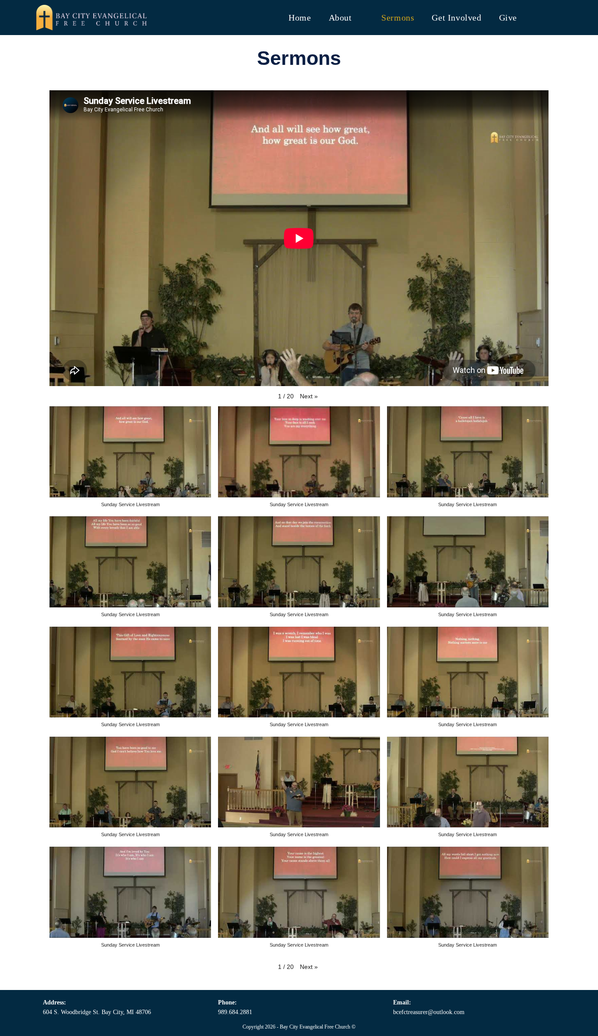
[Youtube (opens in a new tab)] (556, 17)
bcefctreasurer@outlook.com (428, 1012)
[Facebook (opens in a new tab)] (538, 17)
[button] (308, 396)
